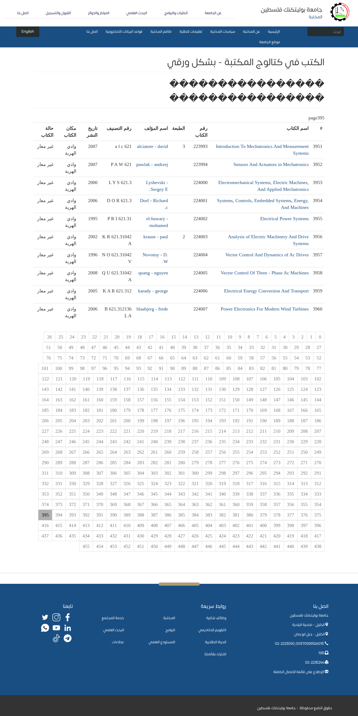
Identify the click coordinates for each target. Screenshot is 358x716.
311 (45, 473)
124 (304, 389)
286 (99, 462)
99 (71, 368)
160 (99, 399)
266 (86, 452)
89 (183, 368)
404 (208, 525)
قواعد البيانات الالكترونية (124, 32)
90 (172, 368)
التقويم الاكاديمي (212, 630)
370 (99, 504)
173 (208, 410)
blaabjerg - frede (152, 309)
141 (72, 389)
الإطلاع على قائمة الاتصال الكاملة (298, 672)
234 (236, 441)
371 (86, 504)
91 (161, 368)
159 (113, 399)
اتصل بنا (23, 13)
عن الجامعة (213, 13)
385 (181, 515)
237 (195, 441)
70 (116, 357)
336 (276, 494)
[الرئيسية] (340, 12)
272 (290, 462)
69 (127, 357)
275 (249, 462)
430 (140, 536)
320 (208, 483)
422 (249, 536)
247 (58, 441)
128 (249, 389)
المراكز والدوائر (98, 13)
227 (45, 431)
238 (181, 441)
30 (285, 347)
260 (167, 452)
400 (263, 525)
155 (167, 399)
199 (140, 420)
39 (183, 347)
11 (218, 337)
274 (263, 462)
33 (251, 347)
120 (72, 378)
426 (195, 536)
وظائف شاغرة (216, 618)
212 (249, 431)
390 (113, 515)
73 (82, 357)
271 (304, 462)
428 (167, 536)
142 (58, 389)
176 (167, 410)
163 (58, 399)
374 (45, 504)
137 (127, 389)
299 (208, 473)
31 (274, 347)
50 (59, 347)
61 (217, 357)
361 (222, 504)
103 (304, 378)
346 (140, 494)
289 (58, 462)
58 (251, 357)
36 (217, 347)
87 (206, 368)
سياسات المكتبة (222, 32)
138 (113, 389)
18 (139, 337)
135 (154, 389)
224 (86, 431)
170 (249, 410)
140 (86, 389)
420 (276, 536)
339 (236, 494)
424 (222, 536)
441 (276, 546)
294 (276, 473)
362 (208, 504)
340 (222, 494)
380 (249, 515)
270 (317, 462)
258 (195, 452)
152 (208, 399)
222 (113, 431)
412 (99, 525)
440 (290, 546)
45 (116, 347)
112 (181, 378)
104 (290, 378)
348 (113, 494)
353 (45, 494)
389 (127, 515)
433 (99, 536)
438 (317, 546)
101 (44, 368)
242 (127, 441)
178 (140, 410)
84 (240, 368)
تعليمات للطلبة (191, 32)
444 (236, 546)
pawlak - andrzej (152, 164)
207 (317, 431)
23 (83, 337)
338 (249, 494)
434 (86, 536)
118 (100, 378)
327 (113, 483)
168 (276, 410)
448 (181, 546)
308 (86, 473)
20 (117, 337)
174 (195, 410)
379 (263, 515)
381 (236, 515)
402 (236, 525)
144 (317, 399)
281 (167, 462)
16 (162, 337)
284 (127, 462)
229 (304, 441)
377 (290, 515)
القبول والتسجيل (58, 13)
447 (195, 546)
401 (249, 525)
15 (173, 337)
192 (236, 420)
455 (86, 546)
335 (290, 494)
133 (181, 389)
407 (167, 525)
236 (208, 441)
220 (140, 431)
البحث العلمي (136, 13)
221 (127, 431)
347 (127, 494)
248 (45, 441)
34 (240, 347)
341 (208, 494)
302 (167, 473)
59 (240, 357)
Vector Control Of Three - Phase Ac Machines (265, 272)
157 (140, 399)
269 (45, 452)
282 (154, 462)
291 (317, 473)
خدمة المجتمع (113, 618)
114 (154, 378)
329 (86, 483)
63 (195, 357)
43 (138, 347)
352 (58, 494)
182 (86, 410)
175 (181, 410)
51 (48, 347)
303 (154, 473)
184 (58, 410)
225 (72, 431)
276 (236, 462)
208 (304, 431)
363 (195, 504)
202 (99, 420)
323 (167, 483)
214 (222, 431)
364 (181, 504)
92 (150, 368)
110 (208, 378)
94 (127, 368)
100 (58, 368)
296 (249, 473)
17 (151, 337)
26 (49, 337)
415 (58, 525)
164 (45, 399)
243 (113, 441)
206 (45, 420)
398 (290, 525)
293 (290, 473)
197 (167, 420)
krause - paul (155, 236)
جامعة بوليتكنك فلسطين (291, 9)
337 (263, 494)
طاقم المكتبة (161, 32)
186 (317, 420)
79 (296, 368)
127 (263, 389)
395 (45, 515)
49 (71, 347)
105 (276, 378)
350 (86, 494)
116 (127, 378)
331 (58, 483)
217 (181, 431)
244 (99, 441)
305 (127, 473)
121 (59, 378)
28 (307, 347)
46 (104, 347)
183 (72, 410)
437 (45, 536)
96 (104, 368)
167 (290, 410)
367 (140, 504)
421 (263, 536)
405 (195, 525)
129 (236, 389)
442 (263, 546)
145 (304, 399)
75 (59, 357)
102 (317, 378)
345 (154, 494)
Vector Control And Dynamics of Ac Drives (267, 254)
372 (72, 504)
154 (181, 399)
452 (127, 546)
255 (236, 452)
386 (167, 515)
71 (104, 357)
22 (94, 337)
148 (263, 399)
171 (236, 410)
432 (113, 536)
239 (167, 441)
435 (72, 536)
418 (304, 536)
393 (72, 515)
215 (208, 431)
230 (290, 441)
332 (45, 483)
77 (319, 368)
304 (140, 473)
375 (317, 515)
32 (262, 347)
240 (154, 441)
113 (168, 378)
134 (167, 389)
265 (99, 452)
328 (99, 483)
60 (228, 357)
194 (208, 420)
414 (72, 525)
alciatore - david (152, 146)
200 (127, 420)
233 (249, 441)
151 (222, 399)
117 (113, 378)
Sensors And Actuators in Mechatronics (271, 164)
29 (296, 347)
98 (82, 368)
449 (167, 546)
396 (317, 525)
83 (251, 368)
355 (304, 504)
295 (263, 473)
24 (72, 337)
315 (276, 483)
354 (317, 504)
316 (263, 483)
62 (206, 357)
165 (317, 410)
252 (276, 452)
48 (82, 347)
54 (296, 357)
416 (45, 525)
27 (319, 347)
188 (290, 420)
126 (276, 389)
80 (285, 368)
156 (154, 399)
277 (222, 462)
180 (113, 410)
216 (195, 431)
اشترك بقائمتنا (215, 654)
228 (317, 441)
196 (181, 420)
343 (181, 494)
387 (154, 515)
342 (195, 494)
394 (58, 515)
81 (274, 368)
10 (229, 337)
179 (127, 410)
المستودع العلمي (162, 642)
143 (45, 389)
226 (58, 431)
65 (172, 357)
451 (140, 546)
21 (106, 337)
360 (236, 504)
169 (263, 410)
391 (99, 515)
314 (290, 483)
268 (58, 452)
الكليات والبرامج (176, 13)
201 (113, 420)
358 (263, 504)
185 (45, 410)
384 (195, 515)
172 (222, 410)
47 (93, 347)
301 (181, 473)
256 (222, 452)
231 (276, 441)
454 (99, 546)
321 (195, 483)
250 (304, 452)
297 (236, 473)
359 (249, 504)
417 (317, 536)
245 (86, 441)
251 (290, 452)
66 (161, 357)
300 (195, 473)
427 (181, 536)
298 (222, 473)
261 (154, 452)
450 (154, 546)
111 (195, 378)
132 (195, 389)
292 (304, 473)
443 (249, 546)
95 (116, 368)
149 (249, 399)
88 (195, 368)
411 (113, 525)
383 (208, 515)
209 (290, 431)
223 (99, 431)
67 (150, 357)
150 (236, 399)
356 (290, 504)
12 (207, 337)
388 (140, 515)
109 (222, 378)
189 (276, 420)
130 (222, 389)
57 (262, 357)
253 (263, 452)
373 (58, 504)
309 (72, 473)
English (27, 32)
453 (113, 546)
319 (222, 483)
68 (138, 357)
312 (317, 483)
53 (307, 357)
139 (99, 389)
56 (274, 357)
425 (208, 536)
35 (228, 347)
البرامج (170, 630)
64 (183, 357)
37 (206, 347)
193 (222, 420)
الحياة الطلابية (215, 642)
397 (304, 525)
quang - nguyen (153, 272)
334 (304, 494)
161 (86, 399)
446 (208, 546)
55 (285, 357)
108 (236, 378)
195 (195, 420)
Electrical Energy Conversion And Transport (266, 290)
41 (161, 347)
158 (127, 399)
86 (217, 368)
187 (304, 420)
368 (127, 504)
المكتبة (169, 618)
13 (196, 337)
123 (317, 389)
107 (249, 378)
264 (113, 452)
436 (58, 536)
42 (150, 347)
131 (208, 389)
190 (263, 420)
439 (304, 546)
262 (140, 452)
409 (140, 525)
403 (222, 525)
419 (290, 536)
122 (45, 378)
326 (127, 483)
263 (127, 452)
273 (276, 462)
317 (249, 483)
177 (154, 410)
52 (319, 357)
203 (86, 420)
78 (307, 368)
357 (276, 504)
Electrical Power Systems (284, 218)
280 (181, 462)
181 (99, 410)
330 (72, 483)
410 (127, 525)
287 (86, 462)
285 (113, 462)
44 (127, 347)
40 (172, 347)
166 (304, 410)
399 (276, 525)
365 (167, 504)
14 (184, 337)
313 (304, 483)
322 (181, 483)
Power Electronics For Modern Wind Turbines (265, 309)
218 (167, 431)
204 (72, 420)
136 (140, 389)
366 (154, 504)
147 (276, 399)
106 (263, 378)
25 (60, 337)
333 (317, 494)
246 (72, 441)
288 (72, 462)
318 (236, 483)
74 (71, 357)
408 (154, 525)
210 (276, 431)
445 (222, 546)
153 (195, 399)
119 (86, 378)
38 (195, 347)
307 (99, 473)
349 (99, 494)
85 (228, 368)
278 (208, 462)
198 (154, 420)
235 (222, 441)
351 (72, 494)
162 (72, 399)
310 (58, 473)
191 (249, 420)
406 (181, 525)
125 (290, 389)
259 (181, 452)
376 (304, 515)
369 (113, 504)
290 (45, 462)
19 (128, 337)
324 (154, 483)
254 (249, 452)
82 (262, 368)
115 (140, 378)
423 (236, 536)
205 (58, 420)
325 (140, 483)
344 (167, 494)
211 (263, 431)
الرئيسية (274, 32)
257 (208, 452)
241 (140, 441)
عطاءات (118, 642)
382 (222, 515)
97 (93, 368)
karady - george (153, 290)
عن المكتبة (251, 32)
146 (290, 399)
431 (127, 536)
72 (93, 357)
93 (138, 368)
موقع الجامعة (269, 42)
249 (317, 452)
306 (113, 473)
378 (276, 515)
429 (154, 536)
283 (140, 462)
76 (48, 357)
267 (72, 452)
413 (86, 525)
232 (263, 441)
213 (236, 431)
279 (195, 462)
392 (86, 515)
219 (154, 431)
